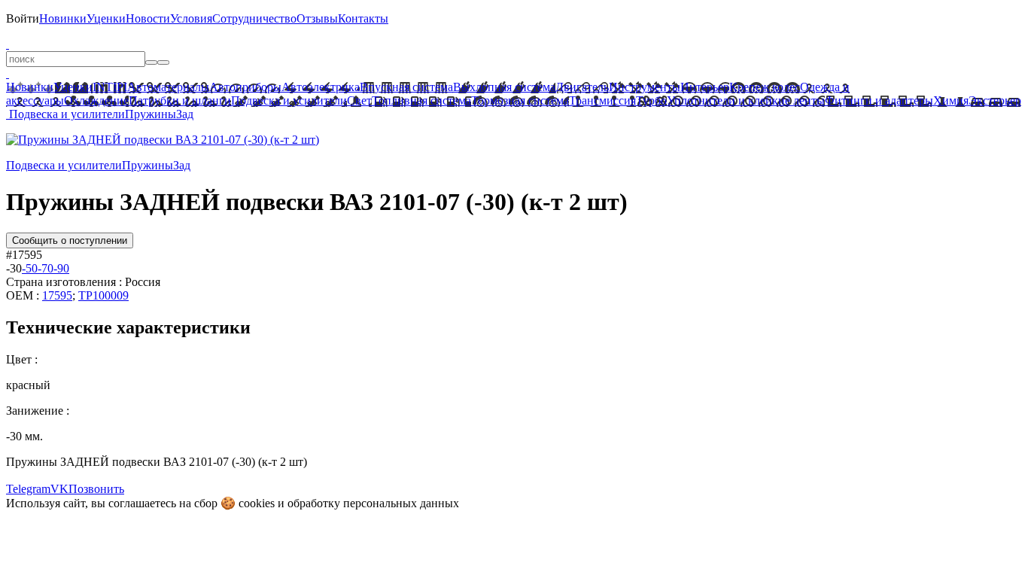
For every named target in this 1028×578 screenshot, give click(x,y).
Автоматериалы (168, 87)
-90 (61, 268)
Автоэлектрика (320, 87)
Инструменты (644, 87)
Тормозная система (520, 100)
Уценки (106, 18)
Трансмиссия (602, 100)
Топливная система (421, 100)
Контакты (363, 18)
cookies (257, 503)
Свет (359, 100)
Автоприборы (245, 87)
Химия (951, 100)
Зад (184, 114)
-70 (45, 268)
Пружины (150, 114)
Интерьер (704, 87)
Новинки (63, 18)
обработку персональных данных (373, 503)
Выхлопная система (504, 87)
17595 (57, 295)
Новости (148, 18)
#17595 (24, 254)
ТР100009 (103, 295)
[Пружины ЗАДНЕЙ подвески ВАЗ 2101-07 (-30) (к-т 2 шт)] (162, 139)
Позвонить (96, 488)
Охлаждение (96, 100)
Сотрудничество (254, 18)
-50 (30, 268)
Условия (191, 18)
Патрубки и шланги (180, 100)
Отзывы (317, 18)
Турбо (651, 100)
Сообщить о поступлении (69, 240)
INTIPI (110, 87)
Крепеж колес (764, 87)
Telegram (28, 488)
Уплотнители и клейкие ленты (746, 100)
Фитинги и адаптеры (879, 100)
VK (59, 488)
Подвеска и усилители (289, 100)
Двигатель (582, 87)
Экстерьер (995, 100)
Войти (22, 18)
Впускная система (406, 87)
